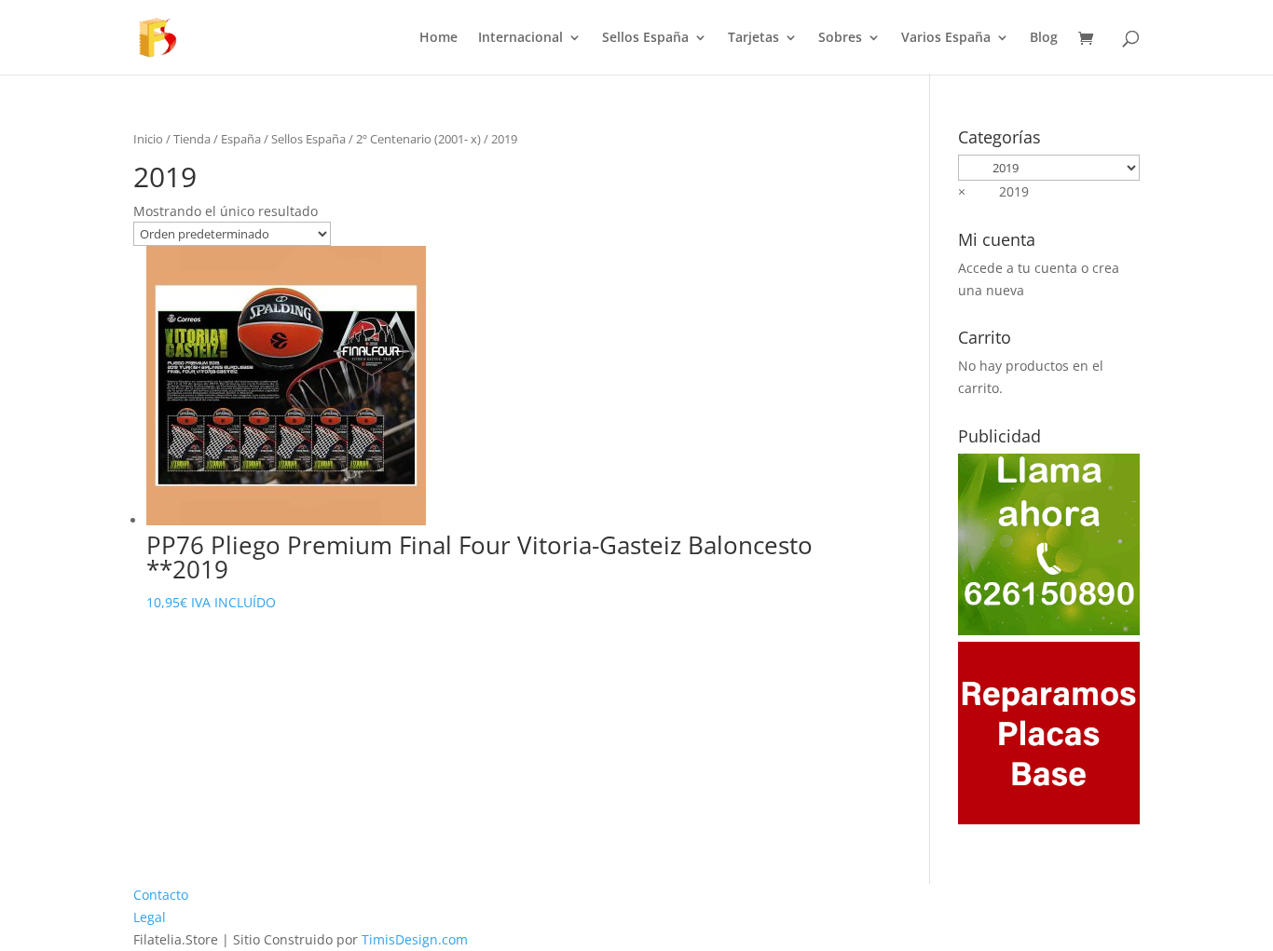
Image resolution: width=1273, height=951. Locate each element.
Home (438, 38)
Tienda (192, 138)
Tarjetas (753, 38)
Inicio (148, 138)
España (241, 138)
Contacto (160, 894)
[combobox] (993, 191)
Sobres (840, 38)
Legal (149, 917)
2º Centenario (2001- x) (418, 138)
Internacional (520, 38)
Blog (1044, 38)
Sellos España (645, 38)
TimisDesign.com (415, 939)
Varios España (946, 38)
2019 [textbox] (993, 191)
